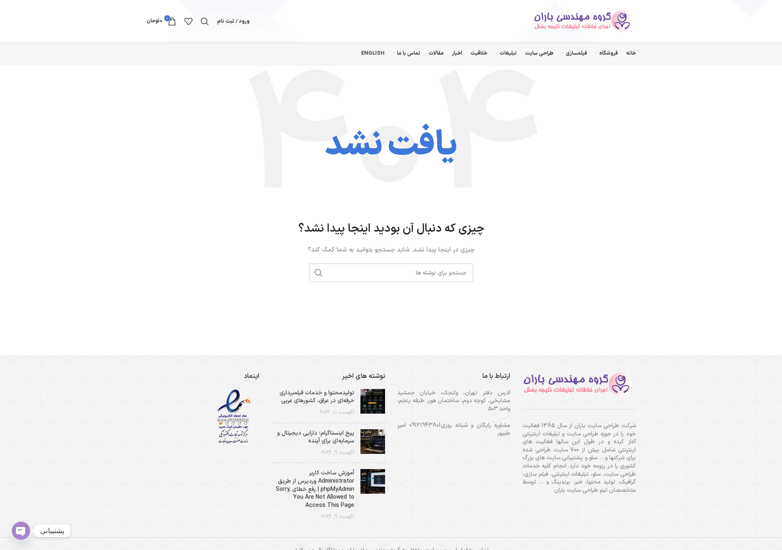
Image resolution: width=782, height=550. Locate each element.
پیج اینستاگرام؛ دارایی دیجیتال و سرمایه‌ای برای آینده (315, 437)
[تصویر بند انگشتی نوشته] (372, 403)
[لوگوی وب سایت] (584, 21)
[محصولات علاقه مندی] (188, 21)
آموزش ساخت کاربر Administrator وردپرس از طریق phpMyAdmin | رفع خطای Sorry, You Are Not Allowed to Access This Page (315, 489)
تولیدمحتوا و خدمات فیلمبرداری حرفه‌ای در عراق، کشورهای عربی (317, 397)
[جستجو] (205, 21)
